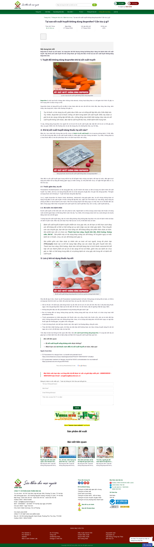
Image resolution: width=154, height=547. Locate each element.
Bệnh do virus (68, 17)
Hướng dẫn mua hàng (104, 12)
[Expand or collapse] (43, 44)
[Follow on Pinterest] (85, 483)
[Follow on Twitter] (82, 483)
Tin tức (81, 12)
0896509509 (105, 373)
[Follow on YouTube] (88, 483)
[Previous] (41, 458)
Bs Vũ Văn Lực (50, 28)
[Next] (110, 458)
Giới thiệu (47, 12)
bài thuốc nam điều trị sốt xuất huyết (70, 347)
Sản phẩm (70, 12)
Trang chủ (38, 12)
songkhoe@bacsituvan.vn (70, 376)
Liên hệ (116, 12)
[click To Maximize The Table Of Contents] (43, 37)
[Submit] (94, 5)
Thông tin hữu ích (91, 12)
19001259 (47, 376)
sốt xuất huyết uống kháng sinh (59, 343)
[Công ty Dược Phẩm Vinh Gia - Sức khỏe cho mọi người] (35, 5)
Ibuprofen (44, 100)
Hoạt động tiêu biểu (58, 12)
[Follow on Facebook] (79, 483)
